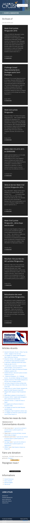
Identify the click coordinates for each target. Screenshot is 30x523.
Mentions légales (8, 482)
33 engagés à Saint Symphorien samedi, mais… (15, 411)
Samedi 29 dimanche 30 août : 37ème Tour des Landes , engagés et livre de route (15, 353)
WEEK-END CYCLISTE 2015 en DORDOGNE (14, 150)
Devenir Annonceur (9, 479)
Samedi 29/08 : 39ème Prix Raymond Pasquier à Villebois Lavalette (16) (15, 370)
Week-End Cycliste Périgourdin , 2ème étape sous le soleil (13, 223)
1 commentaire (8, 285)
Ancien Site (5, 496)
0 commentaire (8, 58)
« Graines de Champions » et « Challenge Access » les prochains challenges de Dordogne (15, 377)
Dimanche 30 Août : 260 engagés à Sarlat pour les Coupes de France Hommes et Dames (15, 360)
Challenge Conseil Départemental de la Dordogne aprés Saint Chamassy (12, 71)
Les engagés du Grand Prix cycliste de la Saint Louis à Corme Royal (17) (15, 413)
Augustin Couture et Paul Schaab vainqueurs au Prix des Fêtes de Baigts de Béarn (16, 380)
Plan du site (7, 484)
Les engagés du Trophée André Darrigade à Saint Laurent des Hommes (14, 356)
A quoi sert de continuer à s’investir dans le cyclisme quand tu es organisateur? (15, 429)
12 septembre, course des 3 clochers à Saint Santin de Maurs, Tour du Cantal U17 (15, 366)
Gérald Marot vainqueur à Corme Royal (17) (14, 395)
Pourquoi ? (10, 458)
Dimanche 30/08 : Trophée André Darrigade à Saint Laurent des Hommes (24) (15, 398)
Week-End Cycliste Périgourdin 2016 (11, 29)
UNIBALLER (25, 520)
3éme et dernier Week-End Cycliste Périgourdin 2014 (14, 186)
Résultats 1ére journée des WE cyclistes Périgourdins (14, 259)
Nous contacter (8, 481)
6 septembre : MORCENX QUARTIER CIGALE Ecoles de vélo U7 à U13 (15, 363)
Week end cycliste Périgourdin (11, 111)
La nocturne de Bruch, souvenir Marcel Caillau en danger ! (15, 434)
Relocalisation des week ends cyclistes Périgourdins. (14, 295)
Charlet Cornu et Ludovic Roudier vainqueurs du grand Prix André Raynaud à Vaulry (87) (15, 389)
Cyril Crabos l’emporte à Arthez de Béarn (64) (15, 383)
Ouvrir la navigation (11, 13)
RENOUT (6, 447)
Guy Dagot (7, 442)
